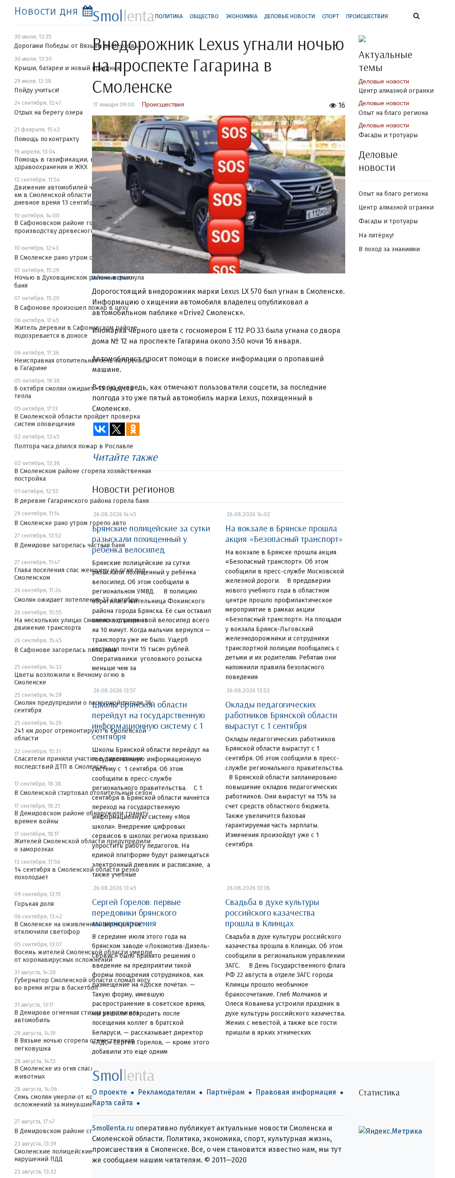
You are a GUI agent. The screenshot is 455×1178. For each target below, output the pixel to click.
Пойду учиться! (36, 90)
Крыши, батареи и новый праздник (67, 68)
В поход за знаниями (389, 249)
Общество (204, 16)
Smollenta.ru (113, 1128)
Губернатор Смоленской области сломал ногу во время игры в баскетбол (82, 984)
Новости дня (46, 11)
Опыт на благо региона (393, 113)
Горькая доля (34, 904)
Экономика (241, 16)
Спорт (330, 16)
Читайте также (124, 456)
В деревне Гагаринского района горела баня (81, 501)
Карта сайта (112, 1103)
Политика (169, 16)
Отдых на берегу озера (48, 112)
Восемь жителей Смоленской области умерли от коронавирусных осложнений (83, 956)
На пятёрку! (376, 235)
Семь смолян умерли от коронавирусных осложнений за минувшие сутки (75, 1100)
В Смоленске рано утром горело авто (70, 523)
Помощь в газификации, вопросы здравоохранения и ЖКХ (65, 163)
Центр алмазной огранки (396, 91)
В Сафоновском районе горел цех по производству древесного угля (69, 226)
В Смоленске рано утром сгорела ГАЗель (75, 257)
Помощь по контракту (46, 139)
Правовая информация (295, 1092)
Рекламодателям (167, 1092)
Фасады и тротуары (388, 135)
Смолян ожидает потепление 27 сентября (76, 600)
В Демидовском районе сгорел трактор (73, 1131)
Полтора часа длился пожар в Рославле (73, 446)
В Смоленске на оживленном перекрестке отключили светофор (77, 928)
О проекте (109, 1092)
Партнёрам (225, 1092)
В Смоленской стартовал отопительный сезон (83, 793)
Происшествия (367, 16)
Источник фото (112, 277)
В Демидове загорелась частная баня (69, 545)
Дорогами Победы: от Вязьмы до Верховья (77, 46)
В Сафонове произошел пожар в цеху (71, 308)
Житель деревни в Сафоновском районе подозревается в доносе (75, 331)
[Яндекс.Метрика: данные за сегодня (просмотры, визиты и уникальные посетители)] (390, 1131)
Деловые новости (289, 16)
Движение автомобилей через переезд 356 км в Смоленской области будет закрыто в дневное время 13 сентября (80, 195)
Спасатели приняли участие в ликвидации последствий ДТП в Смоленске (78, 762)
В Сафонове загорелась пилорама (65, 650)
